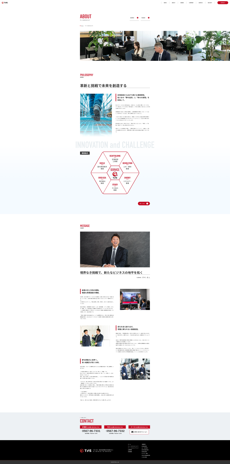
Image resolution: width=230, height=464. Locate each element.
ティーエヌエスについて (133, 446)
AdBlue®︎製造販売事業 (146, 455)
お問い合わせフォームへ (140, 432)
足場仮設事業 (144, 446)
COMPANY (191, 2)
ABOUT (173, 2)
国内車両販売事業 (145, 449)
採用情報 (130, 451)
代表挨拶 (143, 17)
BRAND (182, 2)
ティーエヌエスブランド (133, 448)
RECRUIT (210, 2)
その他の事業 (144, 457)
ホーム (82, 25)
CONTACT (223, 2)
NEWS (165, 2)
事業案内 (144, 444)
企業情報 (130, 449)
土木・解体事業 (145, 448)
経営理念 (132, 17)
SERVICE (201, 2)
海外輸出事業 (144, 451)
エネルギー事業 (145, 453)
